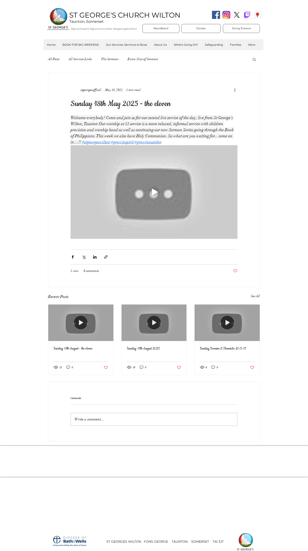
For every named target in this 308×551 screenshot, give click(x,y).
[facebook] (216, 15)
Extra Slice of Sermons (143, 59)
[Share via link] (106, 257)
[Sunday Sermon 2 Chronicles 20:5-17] (227, 323)
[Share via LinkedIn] (95, 257)
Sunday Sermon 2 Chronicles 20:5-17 (223, 348)
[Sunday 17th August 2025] (154, 323)
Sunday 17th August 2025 (143, 348)
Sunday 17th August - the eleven (73, 348)
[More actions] (234, 90)
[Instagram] (226, 15)
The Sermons (110, 59)
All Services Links (80, 59)
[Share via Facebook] (73, 257)
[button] (126, 44)
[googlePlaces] (257, 15)
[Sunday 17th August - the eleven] (80, 323)
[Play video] (154, 192)
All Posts (54, 59)
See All (255, 296)
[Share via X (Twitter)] (84, 257)
